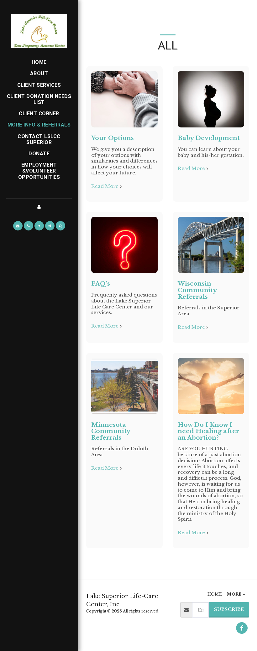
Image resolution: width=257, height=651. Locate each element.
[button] (18, 225)
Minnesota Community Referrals (110, 431)
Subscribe (229, 609)
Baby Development (209, 138)
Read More (104, 186)
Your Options (112, 138)
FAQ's (100, 283)
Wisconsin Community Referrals (197, 290)
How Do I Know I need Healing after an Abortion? (208, 431)
